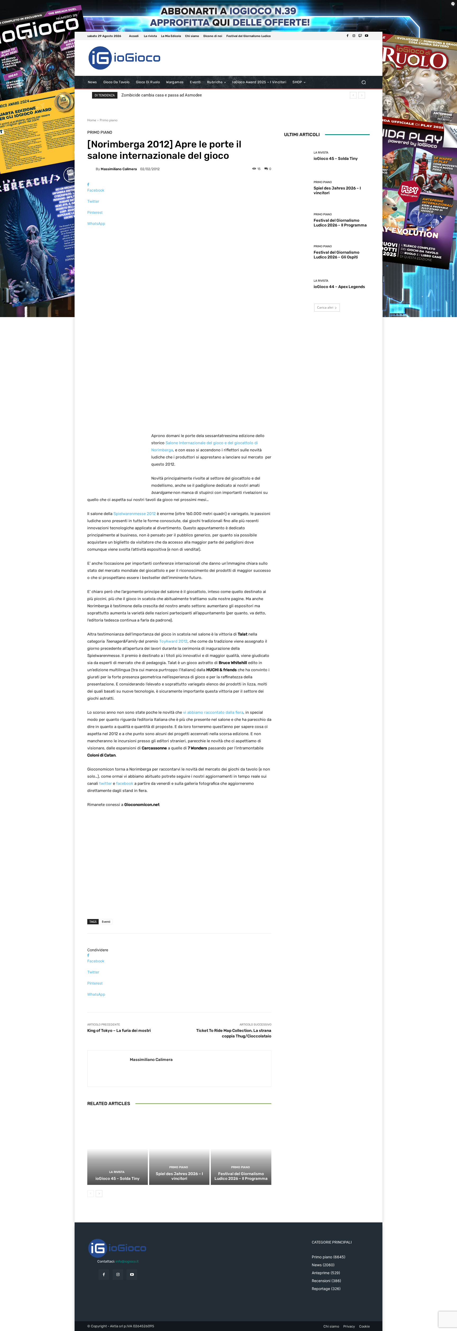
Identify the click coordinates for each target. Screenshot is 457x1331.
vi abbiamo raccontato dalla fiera (212, 712)
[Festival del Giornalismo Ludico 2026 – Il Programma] (241, 1148)
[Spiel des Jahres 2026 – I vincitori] (179, 1148)
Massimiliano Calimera (119, 169)
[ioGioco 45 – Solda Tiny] (117, 1148)
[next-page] (99, 1193)
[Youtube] (366, 36)
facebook (124, 783)
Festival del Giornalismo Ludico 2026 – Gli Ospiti (336, 254)
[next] (361, 95)
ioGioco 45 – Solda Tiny (117, 1178)
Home (91, 120)
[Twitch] (360, 36)
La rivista (117, 1172)
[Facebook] (347, 36)
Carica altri (325, 307)
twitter (105, 783)
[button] (363, 82)
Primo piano (108, 120)
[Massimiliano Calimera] (91, 168)
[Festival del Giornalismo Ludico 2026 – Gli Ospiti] (297, 252)
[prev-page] (90, 1193)
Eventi (106, 922)
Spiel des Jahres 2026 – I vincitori (179, 1176)
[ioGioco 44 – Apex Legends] (297, 284)
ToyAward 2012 (173, 641)
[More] (179, 232)
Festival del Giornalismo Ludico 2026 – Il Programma (241, 1176)
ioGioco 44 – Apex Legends (339, 286)
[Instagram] (354, 36)
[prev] (353, 95)
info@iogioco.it (127, 1261)
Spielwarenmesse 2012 (134, 513)
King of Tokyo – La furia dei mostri (119, 1030)
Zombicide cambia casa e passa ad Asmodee (161, 95)
